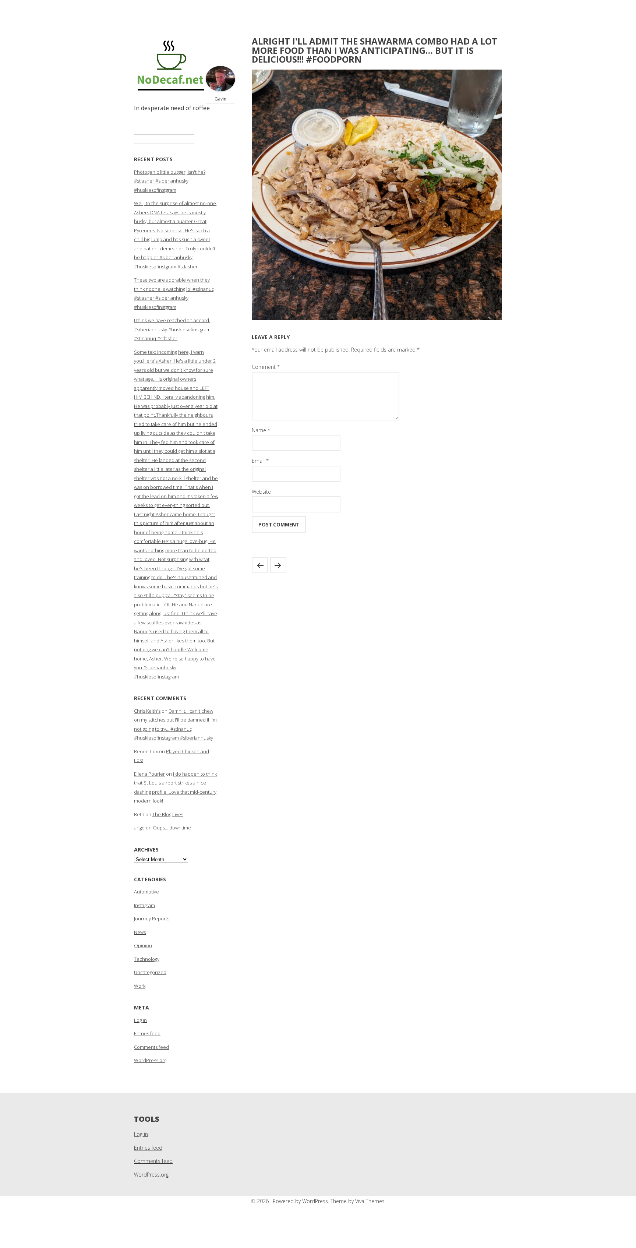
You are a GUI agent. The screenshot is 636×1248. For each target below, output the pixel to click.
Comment (266, 366)
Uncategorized (150, 972)
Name (261, 430)
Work (139, 986)
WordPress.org (150, 1060)
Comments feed (151, 1047)
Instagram (144, 905)
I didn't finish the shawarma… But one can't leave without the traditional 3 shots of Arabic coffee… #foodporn (278, 565)
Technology (146, 959)
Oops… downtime (172, 827)
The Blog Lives (167, 814)
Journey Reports (151, 918)
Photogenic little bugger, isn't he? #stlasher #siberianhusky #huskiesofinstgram (169, 181)
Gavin (220, 99)
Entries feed (147, 1033)
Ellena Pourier (149, 774)
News (140, 932)
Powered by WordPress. (302, 1201)
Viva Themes (370, 1201)
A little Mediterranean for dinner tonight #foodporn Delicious (260, 565)
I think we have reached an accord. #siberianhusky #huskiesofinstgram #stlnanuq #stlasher (172, 329)
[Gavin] (220, 89)
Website (261, 491)
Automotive (146, 891)
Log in (140, 1020)
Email (260, 460)
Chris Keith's (147, 711)
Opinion (143, 945)
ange (139, 827)
